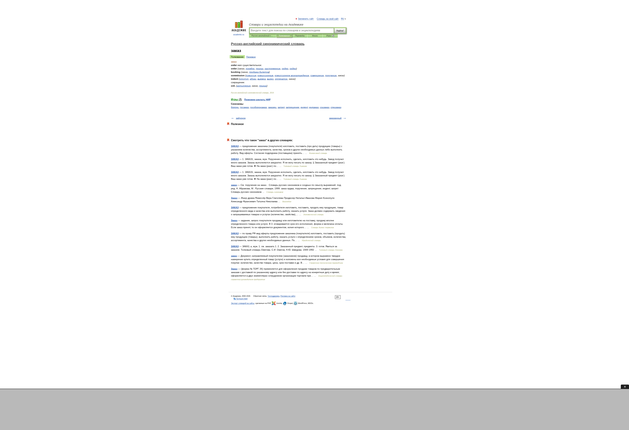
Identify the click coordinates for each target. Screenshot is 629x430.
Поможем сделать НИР (257, 99)
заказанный (335, 118)
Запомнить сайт (306, 19)
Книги (315, 36)
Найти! (340, 30)
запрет (281, 107)
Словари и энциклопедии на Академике (276, 24)
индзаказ (314, 107)
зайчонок (241, 118)
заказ (234, 185)
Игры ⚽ (330, 36)
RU (342, 19)
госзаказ (244, 107)
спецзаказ (336, 107)
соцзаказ (324, 107)
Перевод (251, 57)
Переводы (300, 36)
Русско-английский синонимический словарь (262, 36)
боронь (235, 107)
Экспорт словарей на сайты (242, 303)
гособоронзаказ (258, 107)
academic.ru (238, 34)
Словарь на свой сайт (328, 19)
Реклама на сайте (287, 296)
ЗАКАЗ (235, 146)
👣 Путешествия (240, 299)
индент (304, 107)
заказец (272, 107)
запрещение (292, 107)
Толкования (284, 36)
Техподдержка (273, 296)
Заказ (234, 198)
